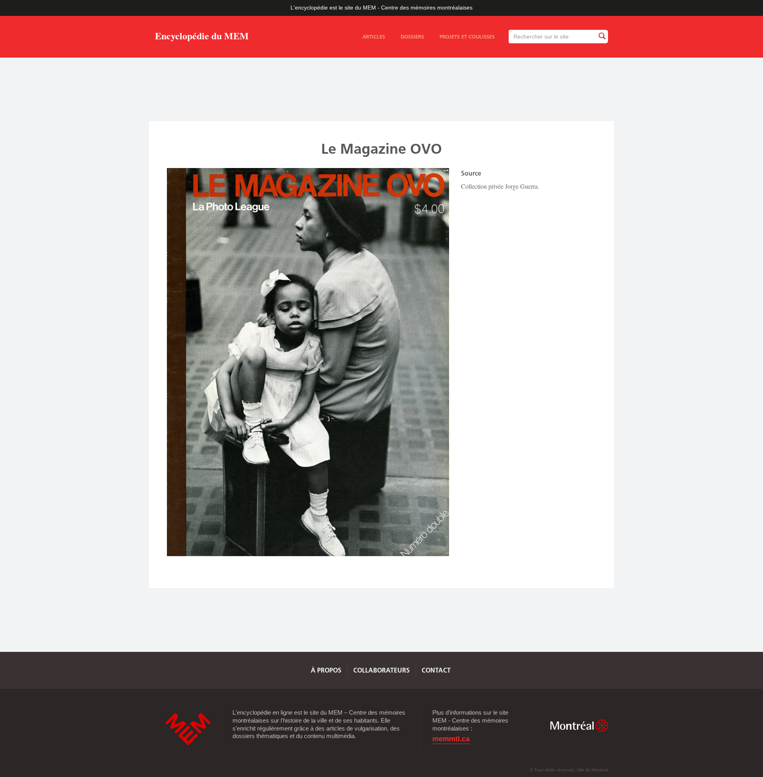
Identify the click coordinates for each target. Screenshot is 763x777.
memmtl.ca (451, 739)
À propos (326, 670)
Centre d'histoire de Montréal (188, 729)
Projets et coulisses (467, 36)
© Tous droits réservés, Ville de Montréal (569, 769)
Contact (436, 670)
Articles (373, 36)
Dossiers (412, 36)
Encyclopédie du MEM (202, 37)
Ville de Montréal (579, 726)
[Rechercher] (601, 36)
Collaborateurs (381, 670)
